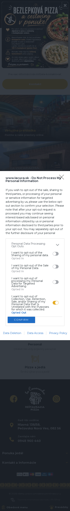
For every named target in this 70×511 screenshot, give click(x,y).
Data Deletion (12, 333)
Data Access (35, 333)
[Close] (62, 178)
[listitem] (35, 245)
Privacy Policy (58, 333)
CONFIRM (21, 319)
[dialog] (35, 255)
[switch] (56, 254)
